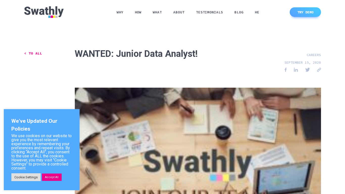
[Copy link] (319, 70)
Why (120, 12)
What (157, 12)
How (138, 12)
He (257, 12)
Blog (238, 12)
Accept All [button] (52, 177)
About (179, 12)
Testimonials (209, 12)
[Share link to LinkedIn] (296, 70)
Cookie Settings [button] (26, 177)
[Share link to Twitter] (307, 70)
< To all (33, 53)
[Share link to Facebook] (286, 70)
